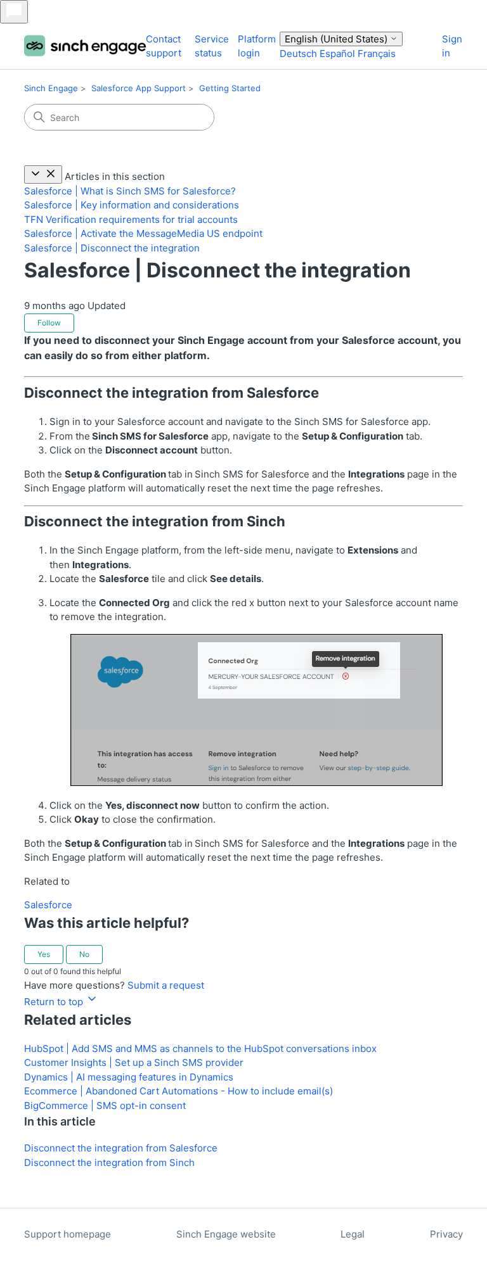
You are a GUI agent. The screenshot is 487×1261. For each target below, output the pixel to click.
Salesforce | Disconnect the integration (112, 248)
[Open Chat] (14, 11)
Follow (49, 322)
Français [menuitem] (377, 54)
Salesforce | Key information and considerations (131, 205)
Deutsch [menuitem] (300, 54)
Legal (353, 1234)
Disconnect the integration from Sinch (109, 1162)
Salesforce (48, 905)
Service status (212, 46)
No (84, 954)
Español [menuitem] (339, 54)
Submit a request (165, 985)
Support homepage (67, 1234)
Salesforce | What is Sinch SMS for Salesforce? (130, 191)
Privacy (446, 1234)
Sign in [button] (452, 46)
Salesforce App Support (138, 88)
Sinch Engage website (226, 1234)
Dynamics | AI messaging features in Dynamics (128, 1077)
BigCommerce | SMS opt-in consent (105, 1105)
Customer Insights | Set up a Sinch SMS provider (134, 1062)
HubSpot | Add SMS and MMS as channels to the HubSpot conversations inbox (200, 1048)
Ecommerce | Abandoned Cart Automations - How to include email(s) (178, 1091)
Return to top (55, 1002)
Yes (43, 954)
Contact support (163, 46)
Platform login (257, 46)
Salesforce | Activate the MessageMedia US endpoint (143, 233)
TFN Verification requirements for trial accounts (131, 219)
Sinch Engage (51, 88)
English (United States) (337, 39)
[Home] (85, 46)
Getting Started (230, 88)
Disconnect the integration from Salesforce (121, 1148)
